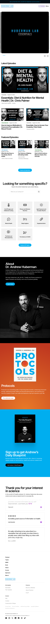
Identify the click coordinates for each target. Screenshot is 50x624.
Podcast (7, 557)
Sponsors (7, 572)
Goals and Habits (21, 156)
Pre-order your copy (8, 398)
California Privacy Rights (25, 606)
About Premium (29, 590)
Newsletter (8, 587)
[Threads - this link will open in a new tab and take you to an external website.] (22, 618)
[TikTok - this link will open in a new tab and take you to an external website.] (25, 618)
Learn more (10, 284)
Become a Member (30, 587)
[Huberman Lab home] (7, 6)
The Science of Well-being (23, 158)
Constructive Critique (10, 603)
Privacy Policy (8, 606)
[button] (41, 6)
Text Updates (8, 589)
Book (6, 565)
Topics (7, 559)
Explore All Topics (25, 245)
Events (7, 570)
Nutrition (13, 103)
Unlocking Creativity (30, 129)
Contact (7, 601)
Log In (27, 592)
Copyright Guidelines (35, 606)
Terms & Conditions (15, 606)
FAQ (6, 598)
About (6, 567)
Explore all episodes (25, 170)
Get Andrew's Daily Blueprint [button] (14, 465)
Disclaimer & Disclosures (10, 608)
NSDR (6, 562)
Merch (7, 575)
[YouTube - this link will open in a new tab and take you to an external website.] (6, 618)
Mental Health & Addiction (6, 103)
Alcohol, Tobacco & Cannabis (7, 158)
